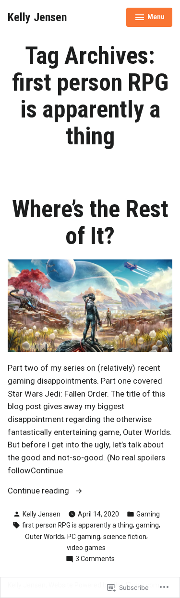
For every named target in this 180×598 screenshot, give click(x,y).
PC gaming (83, 536)
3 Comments (95, 559)
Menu (149, 18)
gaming (147, 525)
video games (86, 547)
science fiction (124, 536)
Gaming (148, 514)
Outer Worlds (44, 536)
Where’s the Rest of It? (90, 222)
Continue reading (39, 492)
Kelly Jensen (37, 17)
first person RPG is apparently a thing (77, 525)
